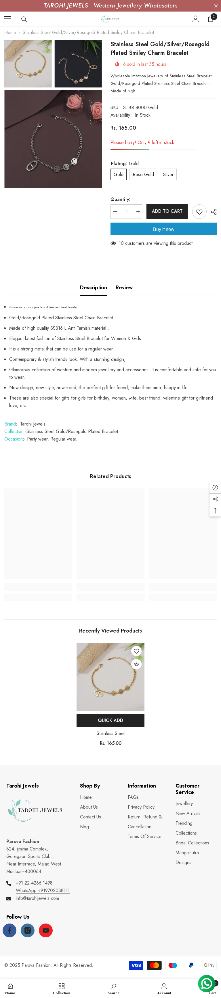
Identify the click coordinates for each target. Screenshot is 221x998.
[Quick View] (136, 664)
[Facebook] (9, 930)
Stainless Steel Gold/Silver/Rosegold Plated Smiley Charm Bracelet (110, 733)
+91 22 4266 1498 (34, 883)
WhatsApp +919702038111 (43, 890)
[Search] (24, 19)
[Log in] (196, 19)
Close (216, 6)
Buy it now (163, 229)
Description (93, 287)
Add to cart (167, 211)
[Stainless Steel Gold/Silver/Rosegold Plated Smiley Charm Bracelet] (110, 677)
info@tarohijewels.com (37, 898)
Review (124, 287)
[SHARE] (212, 212)
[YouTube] (46, 930)
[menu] (7, 18)
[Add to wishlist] (199, 211)
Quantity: (120, 199)
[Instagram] (28, 930)
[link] (38, 587)
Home (10, 32)
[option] (110, 697)
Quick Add (110, 720)
